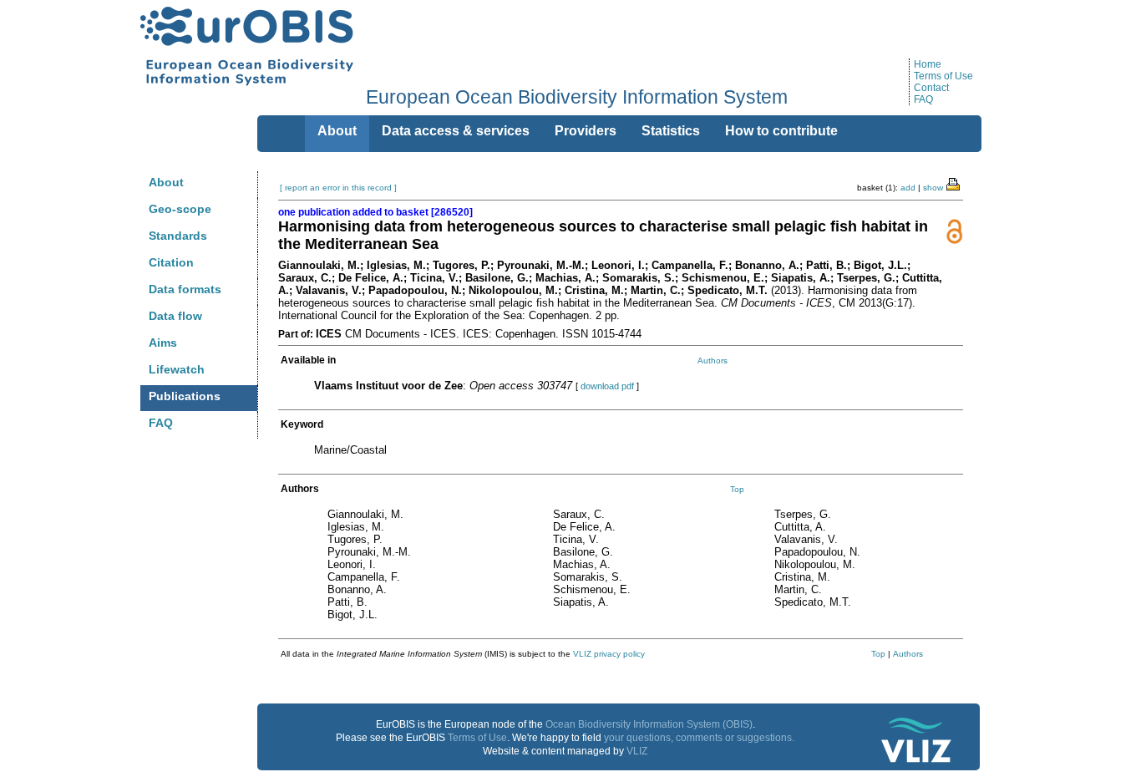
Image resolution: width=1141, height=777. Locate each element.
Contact (931, 88)
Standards (178, 235)
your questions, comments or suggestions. (699, 738)
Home (927, 64)
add (907, 187)
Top (737, 489)
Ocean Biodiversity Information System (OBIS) (649, 724)
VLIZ (636, 751)
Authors (712, 360)
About (166, 182)
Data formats (185, 289)
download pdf (607, 386)
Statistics (670, 131)
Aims (163, 342)
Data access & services (456, 131)
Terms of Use (943, 76)
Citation (171, 262)
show (933, 187)
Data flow (175, 315)
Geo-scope (180, 209)
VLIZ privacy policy (609, 653)
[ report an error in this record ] (338, 187)
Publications (185, 396)
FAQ (923, 99)
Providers (585, 131)
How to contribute (781, 131)
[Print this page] (953, 182)
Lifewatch (177, 369)
